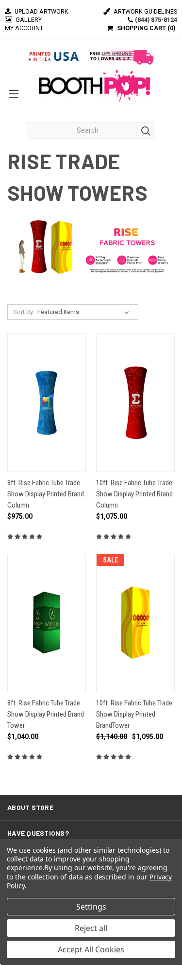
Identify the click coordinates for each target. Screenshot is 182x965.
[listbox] (85, 312)
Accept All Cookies (91, 949)
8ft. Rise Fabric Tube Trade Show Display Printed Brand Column (45, 494)
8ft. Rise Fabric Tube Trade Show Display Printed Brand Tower (45, 714)
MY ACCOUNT (24, 28)
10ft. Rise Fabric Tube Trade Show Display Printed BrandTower (134, 714)
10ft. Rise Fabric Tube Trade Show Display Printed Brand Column (134, 494)
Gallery (28, 19)
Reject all (91, 928)
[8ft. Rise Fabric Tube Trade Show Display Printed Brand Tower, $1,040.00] (46, 623)
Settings (91, 906)
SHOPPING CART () (146, 28)
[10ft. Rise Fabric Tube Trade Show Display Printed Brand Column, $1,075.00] (135, 402)
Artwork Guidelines (144, 11)
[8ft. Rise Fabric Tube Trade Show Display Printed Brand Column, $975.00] (46, 402)
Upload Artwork (40, 11)
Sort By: (23, 312)
